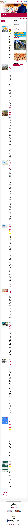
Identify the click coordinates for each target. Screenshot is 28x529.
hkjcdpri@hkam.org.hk (14, 507)
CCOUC (12, 524)
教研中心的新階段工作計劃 (10, 464)
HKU (18, 524)
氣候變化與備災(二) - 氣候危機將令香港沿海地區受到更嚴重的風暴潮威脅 (10, 165)
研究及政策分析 (23, 3)
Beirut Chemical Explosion (10, 29)
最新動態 (3, 21)
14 (3, 494)
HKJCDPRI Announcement (16, 29)
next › (8, 494)
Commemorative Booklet (16, 37)
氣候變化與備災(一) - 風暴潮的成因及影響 (10, 68)
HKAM (1, 2)
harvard (15, 524)
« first (4, 492)
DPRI (5, 2)
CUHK (10, 524)
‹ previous (7, 492)
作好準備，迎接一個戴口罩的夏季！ (10, 292)
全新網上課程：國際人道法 (16, 60)
